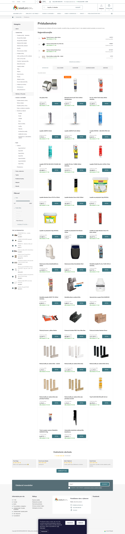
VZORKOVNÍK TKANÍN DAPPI (20, 511)
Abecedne (105, 67)
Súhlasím (80, 523)
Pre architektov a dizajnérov (20, 506)
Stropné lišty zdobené (22, 40)
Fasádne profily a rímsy (22, 105)
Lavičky (20, 126)
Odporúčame (19, 220)
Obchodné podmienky (37, 504)
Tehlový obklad (20, 103)
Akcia (18, 213)
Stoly (19, 121)
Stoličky (20, 113)
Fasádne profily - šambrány (23, 35)
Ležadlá (20, 118)
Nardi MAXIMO (21, 158)
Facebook (75, 510)
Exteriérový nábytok (21, 111)
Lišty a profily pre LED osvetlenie (24, 56)
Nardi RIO (20, 156)
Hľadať (78, 7)
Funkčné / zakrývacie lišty (23, 61)
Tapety (17, 175)
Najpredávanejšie (90, 67)
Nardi (16, 142)
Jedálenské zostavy (22, 134)
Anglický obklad (20, 66)
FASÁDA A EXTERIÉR (20, 97)
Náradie (17, 186)
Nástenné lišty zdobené (22, 45)
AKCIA (17, 29)
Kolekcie (19, 145)
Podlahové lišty (20, 53)
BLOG (24, 1)
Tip (17, 218)
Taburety (20, 129)
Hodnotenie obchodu (62, 452)
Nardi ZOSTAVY (22, 148)
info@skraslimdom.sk (78, 505)
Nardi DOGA (21, 153)
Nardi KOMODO (22, 161)
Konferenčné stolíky (22, 131)
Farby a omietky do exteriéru (23, 108)
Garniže (18, 48)
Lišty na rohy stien (21, 58)
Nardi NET (20, 150)
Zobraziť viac (62, 471)
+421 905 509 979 (77, 507)
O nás (13, 1)
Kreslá (19, 116)
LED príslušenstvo (21, 89)
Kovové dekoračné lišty (22, 82)
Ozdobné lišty (19, 32)
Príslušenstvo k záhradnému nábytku (24, 137)
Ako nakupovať (17, 513)
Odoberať (105, 484)
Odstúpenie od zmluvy (37, 508)
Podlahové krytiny (19, 178)
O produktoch (17, 515)
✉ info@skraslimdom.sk (69, 1)
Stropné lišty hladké (21, 38)
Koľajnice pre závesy (21, 84)
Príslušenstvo (20, 87)
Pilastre (18, 71)
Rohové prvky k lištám (22, 51)
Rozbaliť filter (22, 224)
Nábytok (17, 182)
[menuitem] (18, 13)
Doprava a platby (36, 500)
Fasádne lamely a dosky (22, 100)
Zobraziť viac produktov (74, 61)
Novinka (18, 216)
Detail (56, 103)
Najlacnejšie (60, 67)
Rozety (18, 76)
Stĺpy (18, 69)
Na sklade (19, 211)
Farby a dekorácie (19, 171)
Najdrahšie (75, 67)
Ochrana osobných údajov (38, 506)
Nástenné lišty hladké (22, 43)
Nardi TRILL (21, 163)
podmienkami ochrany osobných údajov (93, 487)
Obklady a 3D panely (20, 94)
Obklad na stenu (20, 79)
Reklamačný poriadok (37, 502)
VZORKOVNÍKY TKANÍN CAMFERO (19, 509)
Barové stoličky (21, 123)
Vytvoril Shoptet (109, 531)
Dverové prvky (20, 74)
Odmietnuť (70, 523)
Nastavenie (44, 531)
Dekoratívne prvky (21, 64)
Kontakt (18, 1)
